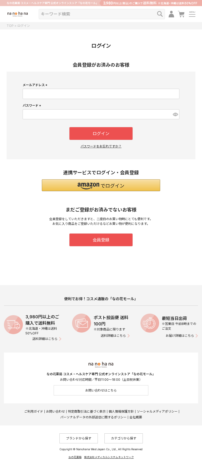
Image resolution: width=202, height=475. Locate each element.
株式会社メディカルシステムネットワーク (109, 457)
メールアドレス (36, 85)
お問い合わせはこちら (101, 390)
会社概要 (135, 417)
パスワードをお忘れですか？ (101, 146)
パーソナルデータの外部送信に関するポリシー (93, 417)
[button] (101, 185)
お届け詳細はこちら (180, 336)
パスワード (32, 105)
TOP (10, 26)
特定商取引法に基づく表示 (87, 411)
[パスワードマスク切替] (175, 114)
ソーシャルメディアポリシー (157, 411)
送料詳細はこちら (45, 339)
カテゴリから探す (123, 438)
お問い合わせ (55, 411)
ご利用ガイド (33, 411)
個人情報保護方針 (121, 411)
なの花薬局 (75, 457)
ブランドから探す (78, 438)
